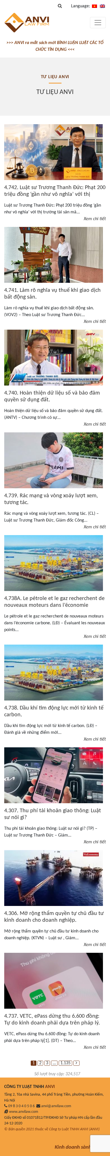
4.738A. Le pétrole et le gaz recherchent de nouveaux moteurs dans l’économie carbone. (54, 605)
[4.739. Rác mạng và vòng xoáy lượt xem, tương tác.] (53, 460)
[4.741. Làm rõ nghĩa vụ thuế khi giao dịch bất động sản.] (53, 255)
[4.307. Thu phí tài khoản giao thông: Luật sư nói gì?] (53, 775)
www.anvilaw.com (23, 1112)
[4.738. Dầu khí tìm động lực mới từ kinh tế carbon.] (53, 672)
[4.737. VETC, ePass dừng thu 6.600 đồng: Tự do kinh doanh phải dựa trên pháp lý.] (53, 980)
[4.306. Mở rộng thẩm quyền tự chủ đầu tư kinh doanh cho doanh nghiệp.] (53, 878)
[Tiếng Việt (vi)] (94, 6)
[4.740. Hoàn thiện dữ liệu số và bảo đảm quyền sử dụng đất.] (53, 357)
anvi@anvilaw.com (56, 1106)
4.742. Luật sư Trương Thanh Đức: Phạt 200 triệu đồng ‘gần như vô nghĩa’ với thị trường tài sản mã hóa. (54, 194)
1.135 (65, 1063)
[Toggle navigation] (98, 22)
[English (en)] (102, 6)
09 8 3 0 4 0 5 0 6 (21, 1106)
